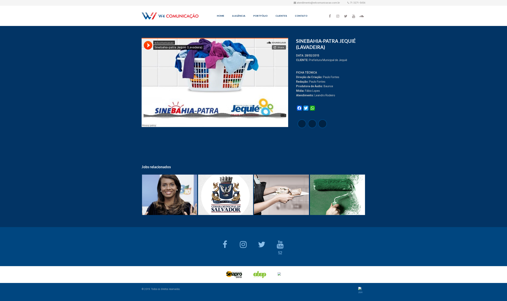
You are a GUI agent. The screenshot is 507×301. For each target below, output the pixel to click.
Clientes (281, 15)
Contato (301, 15)
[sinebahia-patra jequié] (301, 123)
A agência (238, 15)
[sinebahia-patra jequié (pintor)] (322, 123)
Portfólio (260, 15)
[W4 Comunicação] (170, 17)
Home (220, 15)
